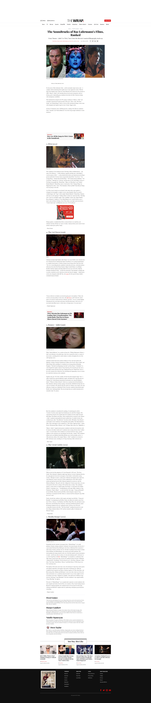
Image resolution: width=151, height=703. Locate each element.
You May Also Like (75, 641)
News (43, 24)
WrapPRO (62, 24)
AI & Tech (96, 24)
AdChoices (90, 677)
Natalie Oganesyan (66, 41)
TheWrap (66, 671)
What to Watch (82, 24)
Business (102, 24)
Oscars (101, 679)
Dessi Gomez (55, 41)
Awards (56, 24)
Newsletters (52, 20)
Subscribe (107, 20)
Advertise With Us (103, 682)
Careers (65, 679)
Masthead (66, 682)
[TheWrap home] (75, 20)
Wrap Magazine (104, 671)
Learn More (78, 677)
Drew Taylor (77, 41)
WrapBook (66, 686)
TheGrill (68, 24)
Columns (90, 24)
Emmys (101, 677)
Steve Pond (97, 661)
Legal (89, 671)
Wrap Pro (78, 671)
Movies (51, 24)
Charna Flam (71, 41)
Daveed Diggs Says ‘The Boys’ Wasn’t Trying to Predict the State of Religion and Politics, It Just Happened (84, 658)
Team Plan (78, 675)
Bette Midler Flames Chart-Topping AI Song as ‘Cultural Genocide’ (48, 657)
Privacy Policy (90, 675)
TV (47, 24)
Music (81, 28)
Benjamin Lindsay (44, 661)
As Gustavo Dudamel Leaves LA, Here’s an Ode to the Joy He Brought (102, 657)
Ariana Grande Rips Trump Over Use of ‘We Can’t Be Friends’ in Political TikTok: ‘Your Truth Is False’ (66, 658)
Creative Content (75, 28)
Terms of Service (91, 673)
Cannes (101, 673)
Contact (65, 677)
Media (107, 24)
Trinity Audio (57, 83)
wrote (67, 274)
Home (69, 28)
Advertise (66, 675)
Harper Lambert (60, 41)
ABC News (69, 297)
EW (59, 556)
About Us (66, 673)
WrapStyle (74, 24)
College (101, 675)
